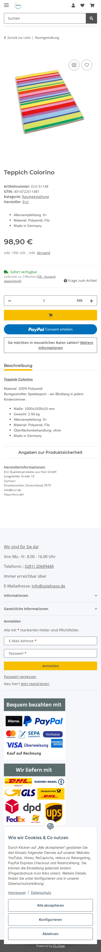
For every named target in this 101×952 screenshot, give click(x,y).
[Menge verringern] (9, 301)
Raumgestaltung (35, 196)
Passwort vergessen (20, 676)
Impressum (17, 892)
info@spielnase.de (48, 586)
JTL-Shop (59, 946)
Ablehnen (50, 934)
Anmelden (50, 666)
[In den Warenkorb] (8, 53)
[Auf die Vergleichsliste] (74, 65)
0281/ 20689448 (39, 566)
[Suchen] (91, 18)
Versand (43, 252)
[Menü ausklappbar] (6, 3)
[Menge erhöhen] (91, 301)
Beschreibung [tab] (18, 365)
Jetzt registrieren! (35, 683)
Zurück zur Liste (18, 37)
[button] (73, 5)
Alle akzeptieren (50, 905)
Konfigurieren (50, 919)
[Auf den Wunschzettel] (86, 65)
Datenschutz (41, 892)
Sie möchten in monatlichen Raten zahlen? (50, 345)
